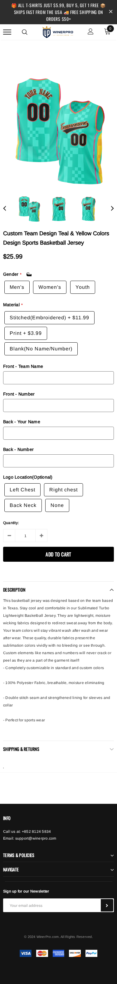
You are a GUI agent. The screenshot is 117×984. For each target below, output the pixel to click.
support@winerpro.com (35, 838)
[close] (111, 12)
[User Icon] (91, 32)
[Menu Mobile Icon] (7, 32)
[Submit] (107, 905)
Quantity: (11, 523)
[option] (58, 131)
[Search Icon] (24, 32)
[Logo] (57, 31)
